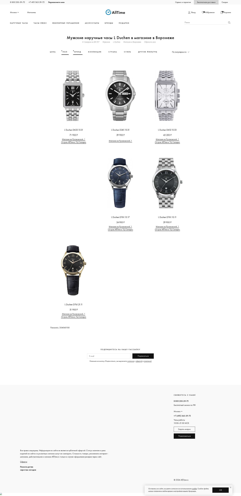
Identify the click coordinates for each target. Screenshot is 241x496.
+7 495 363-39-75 (36, 2)
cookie (194, 488)
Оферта (23, 461)
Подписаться (143, 356)
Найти (229, 22)
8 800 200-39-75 (17, 2)
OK (220, 490)
